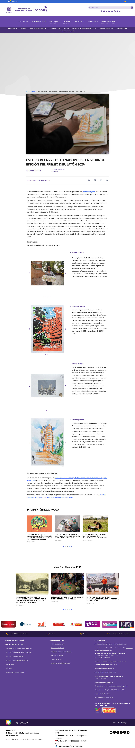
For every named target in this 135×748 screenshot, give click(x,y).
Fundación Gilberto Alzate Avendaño (17, 660)
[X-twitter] (107, 11)
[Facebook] (104, 11)
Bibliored (9, 668)
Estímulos (55, 169)
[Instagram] (101, 11)
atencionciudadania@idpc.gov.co (104, 668)
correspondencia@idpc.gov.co (104, 682)
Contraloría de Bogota (57, 644)
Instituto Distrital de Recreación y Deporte (18, 652)
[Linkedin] (117, 11)
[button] (89, 180)
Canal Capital (10, 664)
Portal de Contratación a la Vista (60, 663)
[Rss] (128, 732)
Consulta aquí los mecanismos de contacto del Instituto (111, 644)
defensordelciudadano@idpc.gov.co (105, 672)
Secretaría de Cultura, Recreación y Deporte (19, 648)
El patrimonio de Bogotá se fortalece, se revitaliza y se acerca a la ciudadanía (103, 599)
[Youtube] (109, 11)
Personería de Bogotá (57, 648)
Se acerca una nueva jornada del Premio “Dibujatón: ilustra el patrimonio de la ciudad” (67, 536)
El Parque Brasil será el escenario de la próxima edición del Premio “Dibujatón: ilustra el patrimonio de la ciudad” (39, 537)
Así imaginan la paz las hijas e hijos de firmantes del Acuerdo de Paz (67, 598)
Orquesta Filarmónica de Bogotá (15, 672)
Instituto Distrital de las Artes (14, 656)
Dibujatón (55, 171)
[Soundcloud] (112, 11)
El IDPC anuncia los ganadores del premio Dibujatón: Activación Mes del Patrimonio (95, 536)
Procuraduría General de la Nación (61, 652)
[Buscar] (132, 8)
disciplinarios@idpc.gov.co (102, 694)
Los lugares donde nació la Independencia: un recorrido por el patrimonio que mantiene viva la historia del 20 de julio (31, 599)
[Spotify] (115, 11)
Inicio (27, 91)
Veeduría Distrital (56, 659)
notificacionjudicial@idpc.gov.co (104, 697)
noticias (33, 91)
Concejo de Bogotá (57, 655)
